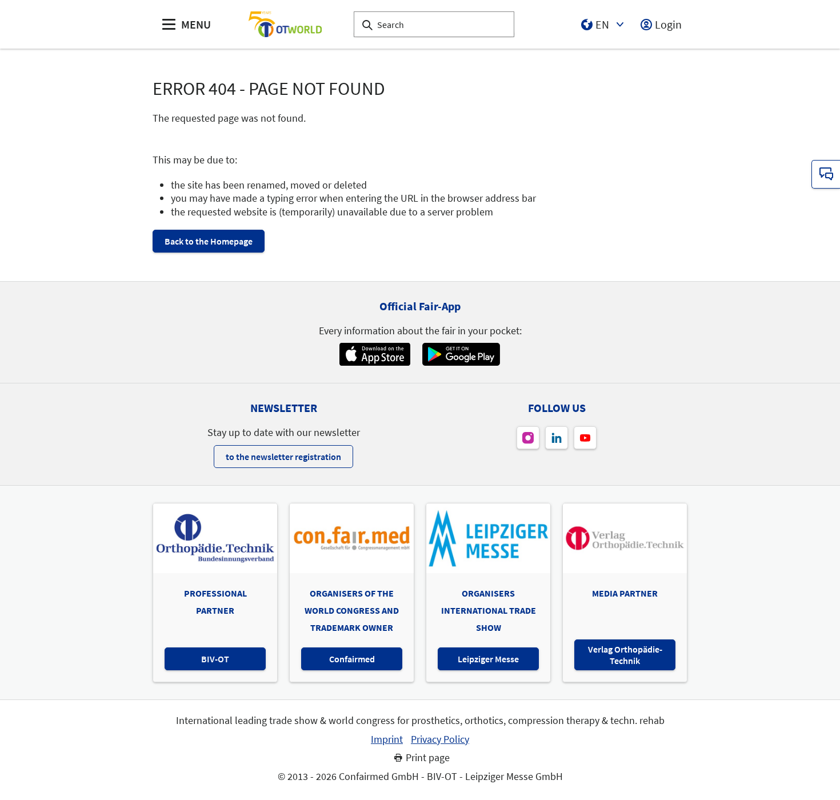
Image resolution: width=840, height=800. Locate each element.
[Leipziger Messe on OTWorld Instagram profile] (528, 437)
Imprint (387, 739)
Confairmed (352, 659)
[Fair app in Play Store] (461, 354)
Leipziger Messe (488, 659)
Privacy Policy (440, 739)
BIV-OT (215, 659)
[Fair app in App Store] (374, 354)
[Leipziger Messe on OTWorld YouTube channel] (585, 437)
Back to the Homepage (209, 241)
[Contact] (825, 174)
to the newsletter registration (283, 456)
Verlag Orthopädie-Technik (625, 654)
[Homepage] (285, 24)
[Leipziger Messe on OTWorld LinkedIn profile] (556, 437)
